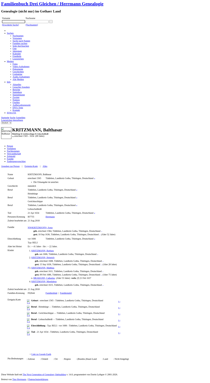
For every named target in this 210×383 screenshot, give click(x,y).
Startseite (5, 117)
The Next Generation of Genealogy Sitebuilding (44, 374)
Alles (45, 166)
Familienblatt (51, 293)
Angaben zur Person (10, 166)
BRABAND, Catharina (44, 278)
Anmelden (20, 117)
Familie (10, 159)
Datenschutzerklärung (38, 379)
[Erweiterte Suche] (10, 25)
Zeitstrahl (11, 156)
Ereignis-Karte (31, 166)
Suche (12, 117)
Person (10, 146)
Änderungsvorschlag (16, 161)
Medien (10, 61)
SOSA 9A (11, 113)
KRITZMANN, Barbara (42, 250)
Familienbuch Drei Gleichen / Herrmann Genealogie (52, 3)
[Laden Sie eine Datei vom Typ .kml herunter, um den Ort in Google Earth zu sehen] (119, 302)
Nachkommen (13, 151)
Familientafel (66, 293)
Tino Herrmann (19, 379)
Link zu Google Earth (41, 354)
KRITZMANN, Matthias (42, 268)
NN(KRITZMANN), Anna (40, 227)
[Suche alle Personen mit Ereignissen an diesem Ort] (94, 178)
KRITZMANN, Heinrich (42, 257)
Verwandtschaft (14, 153)
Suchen (10, 33)
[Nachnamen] (32, 25)
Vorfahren (11, 148)
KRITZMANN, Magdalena (44, 281)
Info (9, 82)
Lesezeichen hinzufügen (12, 120)
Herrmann (50, 217)
